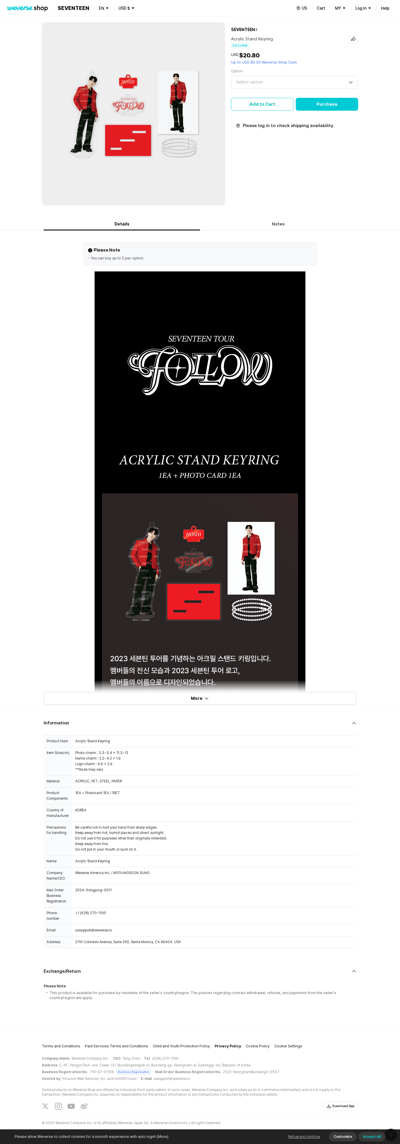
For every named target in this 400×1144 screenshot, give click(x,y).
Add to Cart (262, 104)
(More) (162, 1136)
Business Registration (133, 1071)
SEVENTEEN (243, 29)
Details (121, 224)
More (196, 698)
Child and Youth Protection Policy (181, 1046)
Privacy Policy (228, 1046)
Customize (343, 1137)
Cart (321, 8)
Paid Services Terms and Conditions (116, 1046)
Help (385, 8)
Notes (278, 224)
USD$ (124, 8)
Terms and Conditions (61, 1046)
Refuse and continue (304, 1137)
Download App (343, 1106)
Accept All (372, 1137)
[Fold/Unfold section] (200, 723)
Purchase (327, 104)
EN (101, 8)
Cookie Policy (258, 1046)
